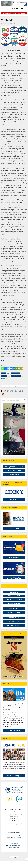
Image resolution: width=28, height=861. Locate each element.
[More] (22, 368)
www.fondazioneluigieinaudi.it (14, 824)
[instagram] (19, 8)
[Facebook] (11, 368)
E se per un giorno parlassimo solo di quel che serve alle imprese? (13, 451)
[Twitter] (8, 368)
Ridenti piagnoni (9, 440)
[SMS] (19, 368)
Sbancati (6, 414)
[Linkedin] (13, 368)
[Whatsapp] (2, 368)
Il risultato (7, 427)
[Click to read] (14, 409)
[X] (12, 8)
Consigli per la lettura (9, 634)
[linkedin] (14, 8)
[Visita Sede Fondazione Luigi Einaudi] (14, 5)
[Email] (16, 368)
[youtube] (22, 8)
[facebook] (17, 8)
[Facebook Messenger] (5, 368)
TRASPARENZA (14, 844)
